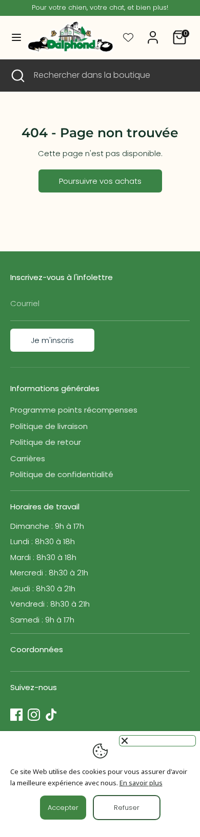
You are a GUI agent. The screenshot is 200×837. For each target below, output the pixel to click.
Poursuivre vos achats (100, 181)
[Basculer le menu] (12, 37)
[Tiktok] (51, 715)
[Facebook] (16, 715)
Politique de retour (45, 442)
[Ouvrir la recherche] (17, 75)
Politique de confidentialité (61, 474)
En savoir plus (141, 782)
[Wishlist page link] (128, 37)
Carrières (27, 458)
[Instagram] (34, 715)
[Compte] (153, 32)
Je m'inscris (52, 340)
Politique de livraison (49, 426)
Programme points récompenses (73, 409)
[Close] (157, 741)
